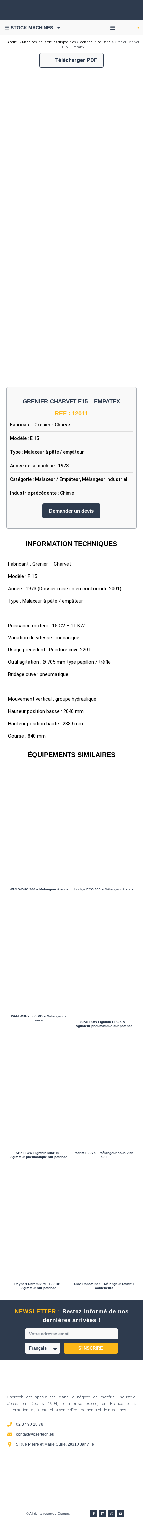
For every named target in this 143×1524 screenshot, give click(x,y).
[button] (113, 27)
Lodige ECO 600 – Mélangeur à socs (104, 889)
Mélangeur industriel (95, 42)
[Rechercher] (126, 10)
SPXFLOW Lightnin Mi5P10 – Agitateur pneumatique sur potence (38, 1155)
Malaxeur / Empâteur (57, 479)
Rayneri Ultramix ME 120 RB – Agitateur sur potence (38, 1286)
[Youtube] (120, 1513)
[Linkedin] (102, 1513)
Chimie (67, 493)
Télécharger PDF (76, 60)
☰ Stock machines (29, 27)
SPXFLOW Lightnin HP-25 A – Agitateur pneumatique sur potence (104, 1024)
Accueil (13, 42)
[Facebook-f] (93, 1513)
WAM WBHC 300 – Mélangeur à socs (39, 889)
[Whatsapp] (111, 1513)
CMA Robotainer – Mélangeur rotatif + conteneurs (104, 1286)
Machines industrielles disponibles (49, 42)
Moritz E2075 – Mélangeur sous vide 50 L (104, 1155)
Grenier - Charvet (53, 424)
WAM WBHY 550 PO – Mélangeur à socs (39, 1018)
